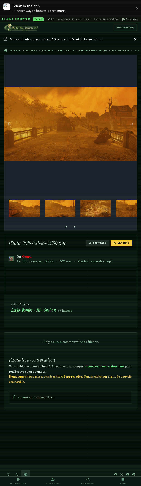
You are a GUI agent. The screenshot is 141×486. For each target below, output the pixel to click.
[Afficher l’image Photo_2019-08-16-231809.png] (24, 208)
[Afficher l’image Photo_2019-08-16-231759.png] (60, 208)
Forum (38, 19)
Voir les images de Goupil (95, 261)
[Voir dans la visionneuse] (70, 124)
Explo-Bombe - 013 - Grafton (33, 310)
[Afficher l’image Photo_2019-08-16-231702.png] (95, 208)
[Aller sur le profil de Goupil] (11, 258)
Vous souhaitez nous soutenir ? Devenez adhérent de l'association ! (56, 39)
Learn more (9, 8)
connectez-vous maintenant (104, 366)
